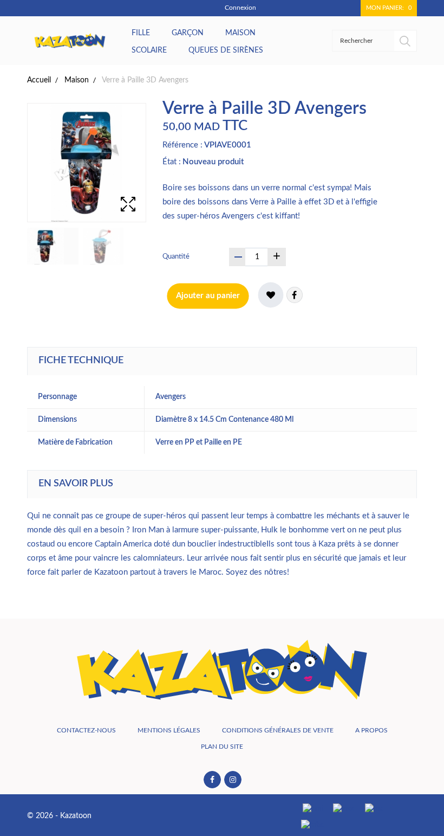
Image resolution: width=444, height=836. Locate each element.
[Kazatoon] (70, 40)
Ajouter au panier (208, 296)
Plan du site (222, 746)
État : (171, 162)
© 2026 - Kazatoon (59, 816)
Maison (240, 33)
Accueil (39, 80)
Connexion (240, 7)
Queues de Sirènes (225, 50)
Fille (141, 33)
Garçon (188, 33)
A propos (371, 730)
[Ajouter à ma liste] (271, 295)
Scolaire (149, 50)
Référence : (182, 145)
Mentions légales (169, 730)
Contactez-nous (86, 730)
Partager (294, 295)
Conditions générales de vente (278, 730)
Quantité (176, 256)
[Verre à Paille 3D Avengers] (53, 246)
